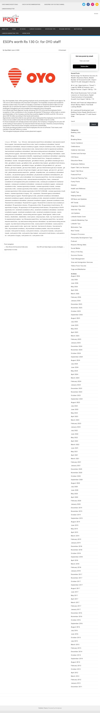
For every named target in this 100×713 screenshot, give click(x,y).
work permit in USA (37, 235)
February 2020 (76, 501)
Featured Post (76, 174)
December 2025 (76, 304)
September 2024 (77, 357)
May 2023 (74, 413)
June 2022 (74, 434)
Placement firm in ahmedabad (13, 203)
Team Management (78, 259)
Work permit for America (18, 231)
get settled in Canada (15, 163)
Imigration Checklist (78, 206)
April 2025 (74, 332)
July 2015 (74, 641)
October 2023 (76, 395)
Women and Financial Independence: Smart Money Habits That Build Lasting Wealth (84, 105)
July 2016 (74, 630)
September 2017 (77, 585)
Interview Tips (50, 29)
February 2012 (76, 680)
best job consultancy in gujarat (29, 146)
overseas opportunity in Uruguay (20, 193)
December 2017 (76, 574)
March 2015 (75, 644)
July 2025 (74, 322)
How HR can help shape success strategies (51, 247)
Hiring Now (26, 33)
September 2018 (77, 557)
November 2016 (76, 616)
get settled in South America (13, 165)
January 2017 (76, 609)
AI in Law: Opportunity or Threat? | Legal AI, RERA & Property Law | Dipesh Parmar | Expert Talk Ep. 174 (83, 87)
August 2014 (75, 662)
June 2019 (74, 525)
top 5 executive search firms (47, 219)
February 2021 (76, 462)
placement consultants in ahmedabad (15, 200)
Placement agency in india (29, 196)
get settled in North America (57, 163)
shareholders (14, 217)
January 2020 (76, 504)
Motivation (78, 29)
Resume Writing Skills (78, 245)
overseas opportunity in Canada (45, 186)
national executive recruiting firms (37, 179)
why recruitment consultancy (17, 228)
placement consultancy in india (33, 198)
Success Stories (77, 255)
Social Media (75, 248)
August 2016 (75, 627)
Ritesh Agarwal (47, 214)
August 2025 (75, 318)
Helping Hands (76, 196)
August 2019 (75, 522)
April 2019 (74, 532)
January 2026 (76, 301)
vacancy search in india (16, 226)
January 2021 (76, 465)
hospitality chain (40, 172)
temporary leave (40, 217)
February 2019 (76, 539)
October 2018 (76, 553)
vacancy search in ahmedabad (43, 224)
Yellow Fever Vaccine (78, 266)
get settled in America (38, 160)
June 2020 (74, 490)
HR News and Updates (79, 199)
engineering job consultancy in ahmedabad (45, 156)
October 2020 (76, 476)
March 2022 (75, 444)
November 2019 (76, 511)
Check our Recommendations (31, 4)
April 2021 (74, 455)
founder (15, 160)
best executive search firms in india (24, 144)
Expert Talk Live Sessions (80, 167)
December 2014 (76, 651)
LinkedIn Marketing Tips (10, 33)
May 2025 (74, 329)
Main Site (5, 29)
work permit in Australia (47, 231)
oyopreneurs (36, 193)
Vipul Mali (8, 50)
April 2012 (74, 673)
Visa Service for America (45, 226)
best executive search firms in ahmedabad (40, 142)
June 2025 (74, 325)
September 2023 (77, 399)
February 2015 (76, 648)
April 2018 (74, 560)
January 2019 (76, 543)
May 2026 (74, 287)
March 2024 (75, 378)
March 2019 (75, 536)
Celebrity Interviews (78, 150)
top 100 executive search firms (30, 219)
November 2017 (76, 578)
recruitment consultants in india (27, 212)
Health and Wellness (78, 188)
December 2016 (76, 613)
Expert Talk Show (77, 171)
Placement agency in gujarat (13, 196)
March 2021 (75, 458)
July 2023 (74, 406)
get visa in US (53, 170)
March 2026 (75, 294)
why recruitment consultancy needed (36, 228)
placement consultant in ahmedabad (53, 198)
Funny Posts (75, 181)
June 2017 (74, 592)
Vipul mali (34, 226)
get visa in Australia (16, 167)
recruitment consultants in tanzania (46, 212)
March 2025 (75, 336)
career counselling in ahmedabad (51, 153)
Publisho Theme (42, 708)
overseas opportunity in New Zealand (27, 188)
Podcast (74, 241)
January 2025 (76, 343)
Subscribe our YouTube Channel (54, 4)
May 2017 (74, 595)
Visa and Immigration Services (82, 262)
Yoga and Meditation (78, 269)
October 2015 (76, 637)
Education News (76, 160)
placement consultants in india (55, 200)
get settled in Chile (26, 163)
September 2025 (77, 315)
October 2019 (76, 515)
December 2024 (76, 346)
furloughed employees (24, 160)
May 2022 (74, 437)
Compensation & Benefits (25, 156)
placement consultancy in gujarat (14, 198)
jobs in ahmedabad (25, 177)
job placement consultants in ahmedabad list (47, 174)
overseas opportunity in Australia (26, 186)
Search (73, 121)
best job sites (60, 146)
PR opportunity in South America (51, 205)
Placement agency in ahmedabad (50, 193)
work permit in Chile (15, 233)
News (48, 179)
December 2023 (76, 388)
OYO (31, 193)
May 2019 (74, 529)
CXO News (74, 157)
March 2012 (75, 676)
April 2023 (74, 416)
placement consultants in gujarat (36, 200)
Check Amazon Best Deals (10, 4)
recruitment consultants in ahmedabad (45, 210)
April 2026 (74, 290)
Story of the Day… (77, 252)
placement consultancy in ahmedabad (48, 196)
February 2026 (76, 297)
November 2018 (76, 550)
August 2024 (75, 360)
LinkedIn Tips (75, 224)
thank (47, 217)
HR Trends (14, 142)
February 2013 (76, 666)
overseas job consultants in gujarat (45, 184)
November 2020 (76, 473)
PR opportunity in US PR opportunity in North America (33, 207)
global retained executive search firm (18, 172)
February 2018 (76, 567)
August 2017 (75, 588)
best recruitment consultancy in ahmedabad (17, 151)
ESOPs (29, 158)
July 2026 (74, 280)
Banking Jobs (76, 132)
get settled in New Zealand (40, 163)
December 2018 (76, 546)
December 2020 (76, 469)
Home (14, 29)
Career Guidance (35, 29)
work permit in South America (47, 233)
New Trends (75, 231)
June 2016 (74, 634)
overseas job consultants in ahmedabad (22, 184)
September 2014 (77, 658)
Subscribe (84, 66)
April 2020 (74, 497)
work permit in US (26, 235)
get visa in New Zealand (29, 167)
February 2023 (76, 423)
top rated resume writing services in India (22, 224)
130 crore (24, 142)
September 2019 (77, 518)
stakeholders (22, 217)
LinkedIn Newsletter (8, 8)
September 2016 (77, 623)
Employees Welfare (78, 164)
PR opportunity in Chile (34, 205)
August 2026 (75, 276)
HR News (23, 29)
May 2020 (74, 494)
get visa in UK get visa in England (27, 170)
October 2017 (76, 581)
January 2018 (76, 571)
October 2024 (76, 353)
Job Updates (75, 213)
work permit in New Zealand (30, 233)
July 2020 (74, 487)
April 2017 (74, 599)
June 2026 (74, 283)
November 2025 (76, 308)
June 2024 (74, 367)
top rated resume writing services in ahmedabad (32, 221)
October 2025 (76, 311)
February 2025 (76, 339)
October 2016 (76, 620)
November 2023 (76, 392)
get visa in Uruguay (42, 170)
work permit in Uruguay (14, 235)
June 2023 (74, 409)
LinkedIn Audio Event (78, 217)
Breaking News (76, 139)
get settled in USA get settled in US (44, 165)
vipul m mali (27, 226)
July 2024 (74, 364)
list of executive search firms (40, 177)
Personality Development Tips (81, 238)
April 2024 (74, 374)
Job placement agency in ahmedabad (22, 174)
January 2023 (76, 427)
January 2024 (76, 385)
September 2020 (77, 480)
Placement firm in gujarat (30, 203)
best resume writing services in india (30, 153)
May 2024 (74, 371)
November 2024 (76, 350)
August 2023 (75, 402)
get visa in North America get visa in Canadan (49, 167)
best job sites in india (28, 149)
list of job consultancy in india (18, 179)
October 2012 (76, 669)
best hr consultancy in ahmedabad (44, 144)
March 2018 (75, 564)
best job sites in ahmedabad (13, 149)
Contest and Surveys (78, 153)
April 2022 (74, 441)
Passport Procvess (78, 234)
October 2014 (76, 655)
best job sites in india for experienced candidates (49, 149)
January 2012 (76, 683)
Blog (72, 136)
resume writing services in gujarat (32, 214)
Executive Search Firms (38, 158)
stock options (31, 217)
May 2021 (74, 451)
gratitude (32, 172)
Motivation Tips (76, 227)
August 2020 (75, 483)
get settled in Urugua (28, 165)
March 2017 (75, 602)
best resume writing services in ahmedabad (43, 151)
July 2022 (74, 430)
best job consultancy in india (47, 146)
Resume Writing (64, 29)
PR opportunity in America (20, 205)
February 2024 (76, 381)
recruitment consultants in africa (25, 210)
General (73, 185)
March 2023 (75, 420)
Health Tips (75, 192)
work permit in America (32, 231)
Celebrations (75, 146)
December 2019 (76, 508)
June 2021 (74, 448)
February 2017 (76, 606)
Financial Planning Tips (79, 178)
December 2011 (76, 687)
